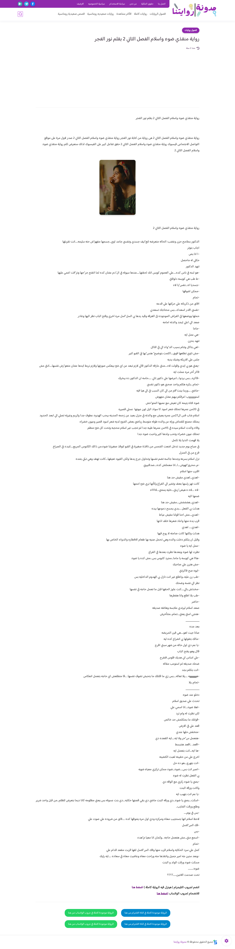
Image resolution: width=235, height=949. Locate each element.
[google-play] (20, 4)
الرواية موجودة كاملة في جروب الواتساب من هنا (91, 913)
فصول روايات (191, 30)
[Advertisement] (117, 76)
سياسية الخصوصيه (96, 4)
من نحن (133, 4)
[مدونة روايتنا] (194, 10)
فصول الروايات (158, 14)
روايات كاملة (140, 14)
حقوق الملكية (147, 4)
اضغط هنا (137, 887)
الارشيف (80, 4)
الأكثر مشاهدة (123, 14)
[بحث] (20, 14)
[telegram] (26, 4)
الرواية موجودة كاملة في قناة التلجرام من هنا (146, 913)
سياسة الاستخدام (117, 4)
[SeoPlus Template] (215, 942)
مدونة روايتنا (180, 942)
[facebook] (32, 4)
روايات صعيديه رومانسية (100, 14)
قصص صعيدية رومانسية (71, 14)
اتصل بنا (161, 4)
